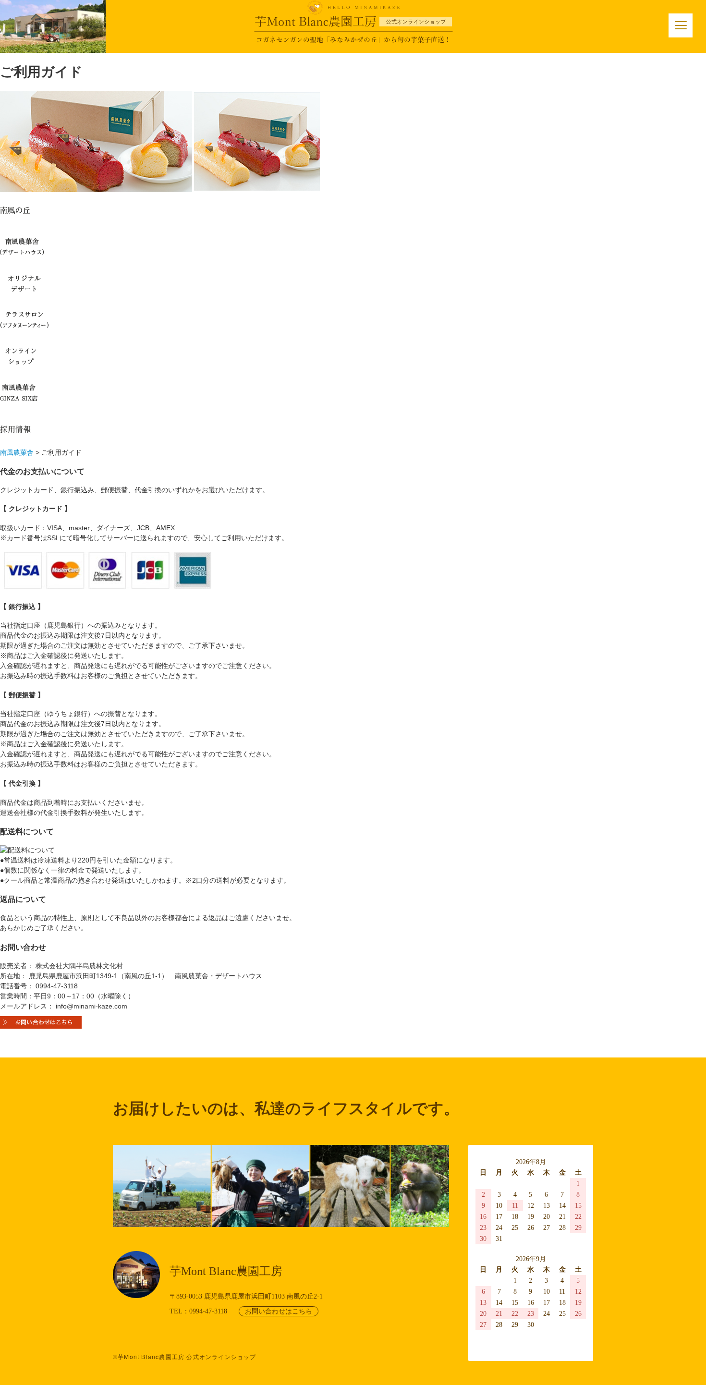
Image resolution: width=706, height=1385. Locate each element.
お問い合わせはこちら (278, 1311)
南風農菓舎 (17, 452)
